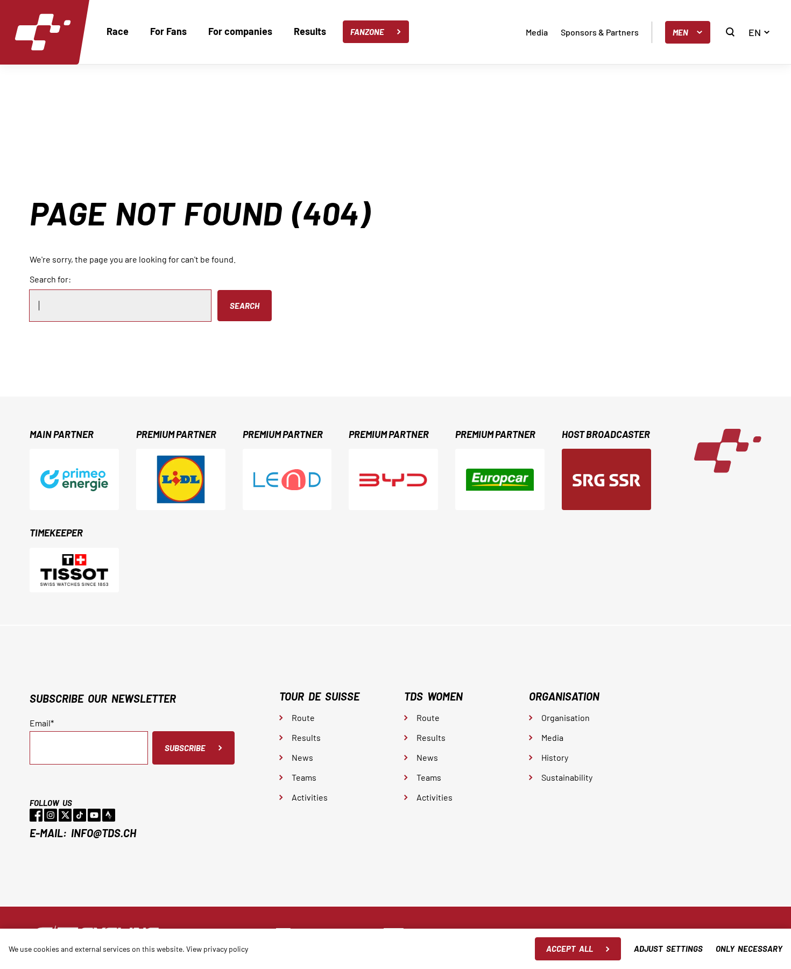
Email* (42, 723)
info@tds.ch (103, 832)
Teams (304, 777)
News (302, 757)
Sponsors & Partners (600, 32)
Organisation (565, 717)
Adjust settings (668, 948)
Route (303, 717)
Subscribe (185, 748)
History (554, 757)
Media (537, 32)
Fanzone (367, 32)
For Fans (168, 31)
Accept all (569, 948)
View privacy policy (217, 948)
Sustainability (566, 777)
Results (310, 31)
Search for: (50, 279)
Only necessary (749, 948)
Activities (310, 797)
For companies (240, 31)
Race (118, 31)
